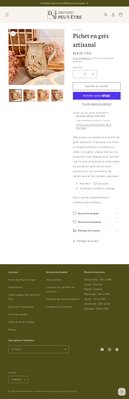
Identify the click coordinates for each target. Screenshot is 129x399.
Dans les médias (18, 314)
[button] (7, 14)
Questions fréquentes (21, 306)
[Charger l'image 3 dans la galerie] (43, 95)
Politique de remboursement (62, 299)
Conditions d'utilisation (59, 306)
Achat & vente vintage (21, 321)
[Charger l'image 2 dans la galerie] (29, 95)
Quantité (77, 67)
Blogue (12, 329)
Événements (15, 287)
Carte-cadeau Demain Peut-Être (24, 297)
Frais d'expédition (82, 58)
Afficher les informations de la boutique (94, 126)
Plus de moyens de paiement (96, 103)
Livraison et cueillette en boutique (60, 289)
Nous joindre (53, 279)
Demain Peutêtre (24, 391)
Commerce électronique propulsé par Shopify (55, 391)
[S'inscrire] (65, 349)
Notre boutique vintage (21, 279)
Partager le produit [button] (88, 240)
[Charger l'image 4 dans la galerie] (57, 95)
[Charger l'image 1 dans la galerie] (15, 95)
